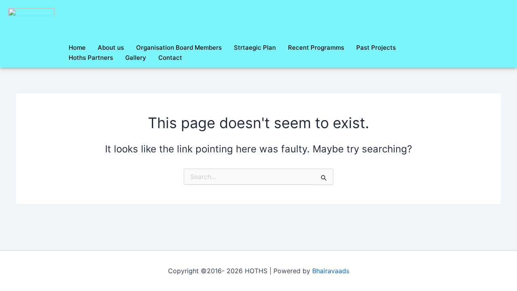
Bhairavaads (330, 271)
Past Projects (376, 47)
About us (111, 47)
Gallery (135, 57)
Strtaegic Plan (255, 47)
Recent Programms (316, 47)
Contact (170, 57)
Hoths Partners (91, 57)
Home (77, 47)
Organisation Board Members (179, 47)
